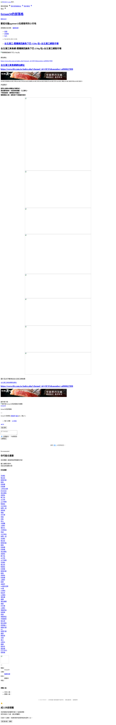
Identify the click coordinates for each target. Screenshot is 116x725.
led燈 (2, 588)
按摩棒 (3, 612)
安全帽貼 (4, 493)
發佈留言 (3, 438)
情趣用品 (4, 610)
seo (2, 629)
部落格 (6, 34)
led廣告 (3, 590)
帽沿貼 (3, 478)
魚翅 (2, 532)
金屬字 (3, 584)
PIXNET (44, 700)
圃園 (2, 644)
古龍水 (3, 642)
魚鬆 (2, 517)
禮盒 (2, 512)
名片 (5, 36)
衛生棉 (3, 621)
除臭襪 (3, 484)
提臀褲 (3, 652)
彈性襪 (3, 597)
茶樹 (2, 638)
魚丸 (2, 521)
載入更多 (3, 427)
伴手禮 (3, 514)
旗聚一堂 (4, 508)
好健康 (3, 569)
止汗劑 (3, 499)
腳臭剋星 (4, 480)
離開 (10, 721)
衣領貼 (3, 475)
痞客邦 (13, 416)
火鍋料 (3, 525)
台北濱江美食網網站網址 (13, 65)
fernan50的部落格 (12, 14)
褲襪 (2, 599)
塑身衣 (3, 646)
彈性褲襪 (4, 601)
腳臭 (2, 482)
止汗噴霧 (4, 501)
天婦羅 (3, 523)
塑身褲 (3, 648)
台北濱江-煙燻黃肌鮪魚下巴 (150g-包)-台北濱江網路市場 (31, 43)
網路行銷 (4, 627)
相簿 (5, 31)
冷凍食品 (4, 530)
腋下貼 (3, 497)
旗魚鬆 (3, 510)
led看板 (3, 595)
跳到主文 (4, 19)
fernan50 (3, 405)
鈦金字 (3, 593)
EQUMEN (4, 650)
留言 (17, 416)
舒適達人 (4, 625)
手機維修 (4, 619)
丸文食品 (4, 506)
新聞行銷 (4, 631)
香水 (2, 640)
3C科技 (14, 421)
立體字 (3, 580)
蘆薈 (2, 633)
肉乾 (2, 519)
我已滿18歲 (4, 721)
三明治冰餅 (4, 488)
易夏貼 (3, 495)
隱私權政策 (68, 700)
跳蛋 (2, 614)
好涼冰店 (4, 491)
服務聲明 (75, 700)
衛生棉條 (4, 623)
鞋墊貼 (3, 504)
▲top (2, 424)
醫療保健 (15, 28)
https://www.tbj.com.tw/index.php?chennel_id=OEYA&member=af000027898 (26, 61)
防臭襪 (3, 486)
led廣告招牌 (4, 586)
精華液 (3, 635)
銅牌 (2, 582)
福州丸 (3, 528)
